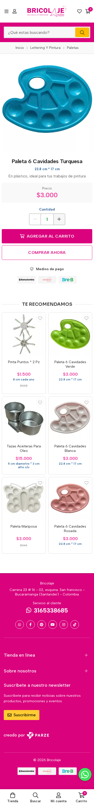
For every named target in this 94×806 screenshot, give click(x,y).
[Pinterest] (41, 624)
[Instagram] (63, 624)
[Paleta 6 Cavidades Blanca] (70, 418)
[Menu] (6, 11)
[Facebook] (30, 624)
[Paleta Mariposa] (24, 499)
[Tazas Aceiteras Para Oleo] (24, 418)
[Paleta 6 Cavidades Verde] (70, 334)
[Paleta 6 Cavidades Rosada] (70, 499)
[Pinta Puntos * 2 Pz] (24, 334)
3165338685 (51, 610)
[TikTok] (74, 624)
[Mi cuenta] (15, 11)
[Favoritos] (79, 11)
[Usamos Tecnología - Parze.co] (26, 735)
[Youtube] (52, 624)
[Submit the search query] (82, 32)
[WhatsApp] (19, 624)
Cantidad (47, 209)
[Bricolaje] (47, 11)
